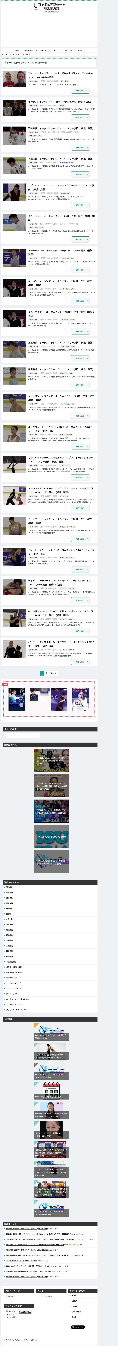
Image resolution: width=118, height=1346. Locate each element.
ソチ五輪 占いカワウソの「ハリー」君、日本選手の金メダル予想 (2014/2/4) (35, 1245)
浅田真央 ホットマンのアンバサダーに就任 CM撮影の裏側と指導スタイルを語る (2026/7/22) (52, 786)
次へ (52, 673)
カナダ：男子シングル (36, 227)
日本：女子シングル (68, 346)
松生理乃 (9, 956)
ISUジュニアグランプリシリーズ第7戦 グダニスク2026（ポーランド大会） (51, 862)
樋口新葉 (9, 951)
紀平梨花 (9, 930)
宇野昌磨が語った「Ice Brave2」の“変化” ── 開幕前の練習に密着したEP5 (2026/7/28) (51, 761)
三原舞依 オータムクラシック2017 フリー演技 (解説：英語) (60, 342)
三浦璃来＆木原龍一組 (14, 972)
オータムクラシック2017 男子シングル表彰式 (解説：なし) (59, 101)
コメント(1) (33, 496)
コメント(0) (33, 557)
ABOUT (80, 50)
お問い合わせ (76, 1312)
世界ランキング (69, 50)
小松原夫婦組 (11, 962)
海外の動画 (64, 81)
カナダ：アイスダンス (67, 588)
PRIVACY (75, 1306)
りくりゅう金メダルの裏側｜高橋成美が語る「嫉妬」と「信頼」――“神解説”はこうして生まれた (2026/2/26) (51, 1192)
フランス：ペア (65, 465)
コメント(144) (33, 346)
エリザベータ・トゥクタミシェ (17, 999)
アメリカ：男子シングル (67, 320)
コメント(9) (33, 162)
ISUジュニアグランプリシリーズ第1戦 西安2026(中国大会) (28, 1266)
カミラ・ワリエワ (12, 994)
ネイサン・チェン (12, 978)
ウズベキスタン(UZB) (67, 258)
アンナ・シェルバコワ (14, 988)
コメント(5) (33, 373)
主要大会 (43, 50)
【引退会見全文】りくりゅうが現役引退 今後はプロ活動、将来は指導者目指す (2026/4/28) (51, 1152)
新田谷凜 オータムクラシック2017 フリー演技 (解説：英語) (60, 369)
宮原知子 (9, 940)
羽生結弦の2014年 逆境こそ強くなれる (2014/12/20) (26, 1229)
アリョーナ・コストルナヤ (16, 1010)
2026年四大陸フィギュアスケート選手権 (21, 1261)
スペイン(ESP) (65, 193)
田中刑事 (9, 908)
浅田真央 (9, 924)
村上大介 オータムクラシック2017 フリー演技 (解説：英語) (60, 158)
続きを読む (80, 90)
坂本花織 (9, 935)
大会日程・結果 (28, 50)
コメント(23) (33, 81)
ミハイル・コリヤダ (13, 983)
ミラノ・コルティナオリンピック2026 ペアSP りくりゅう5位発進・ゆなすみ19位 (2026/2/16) (51, 1172)
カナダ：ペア (64, 496)
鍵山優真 (9, 898)
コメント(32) (33, 404)
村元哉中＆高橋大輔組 (14, 967)
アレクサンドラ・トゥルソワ (16, 1004)
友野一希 (9, 919)
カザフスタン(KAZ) (66, 435)
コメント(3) (33, 105)
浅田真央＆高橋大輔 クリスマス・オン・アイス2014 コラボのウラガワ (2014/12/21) (38, 1234)
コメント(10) (33, 258)
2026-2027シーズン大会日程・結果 (48, 1097)
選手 (55, 50)
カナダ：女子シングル (68, 404)
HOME (17, 50)
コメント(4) (33, 588)
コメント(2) (33, 224)
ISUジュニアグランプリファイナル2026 (51, 837)
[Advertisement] (49, 31)
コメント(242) (33, 132)
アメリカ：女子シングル (67, 527)
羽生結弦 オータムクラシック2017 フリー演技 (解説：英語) (60, 128)
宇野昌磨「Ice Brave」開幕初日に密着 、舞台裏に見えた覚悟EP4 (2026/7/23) (51, 811)
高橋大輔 (9, 903)
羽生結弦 (9, 887)
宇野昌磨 (9, 892)
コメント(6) (33, 320)
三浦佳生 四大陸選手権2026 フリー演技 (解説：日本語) (28, 1271)
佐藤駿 (8, 914)
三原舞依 (9, 946)
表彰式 (62, 105)
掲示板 (74, 1317)
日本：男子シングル (35, 136)
